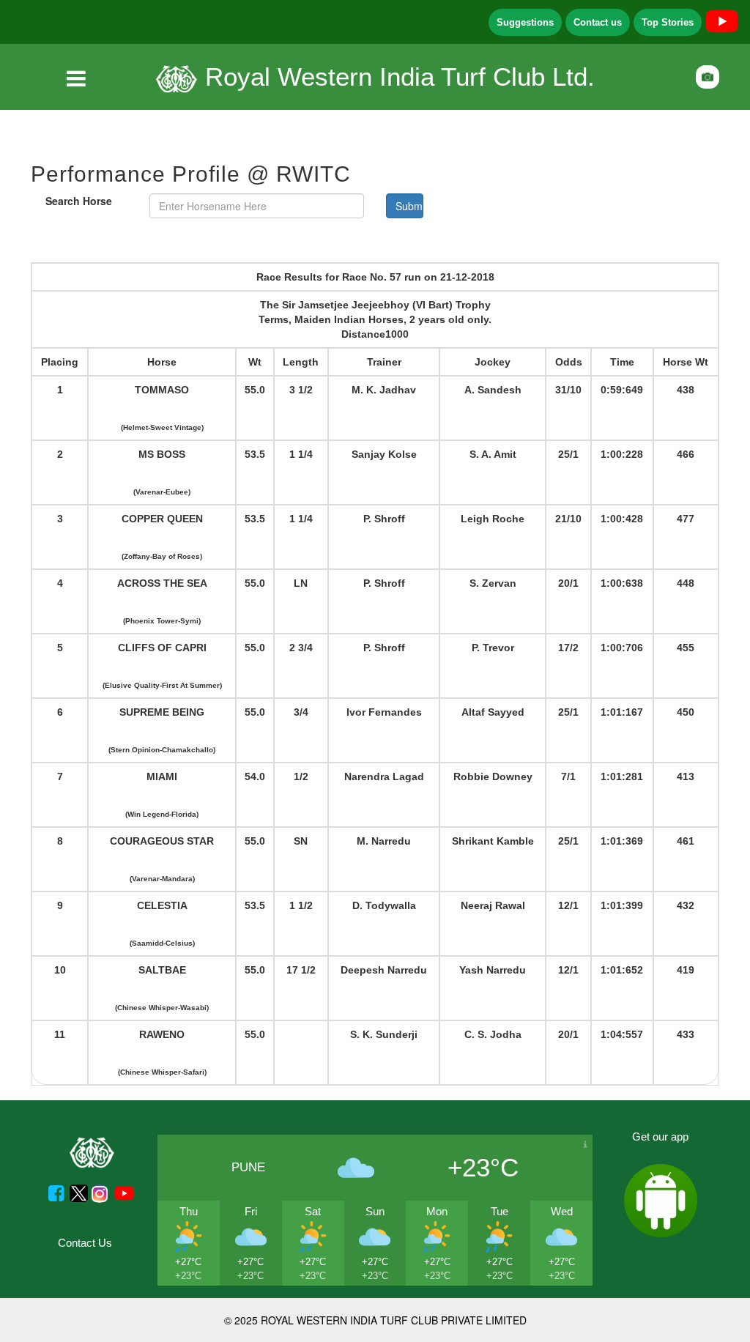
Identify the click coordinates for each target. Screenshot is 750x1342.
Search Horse (78, 200)
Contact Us (85, 1243)
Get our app (660, 1136)
